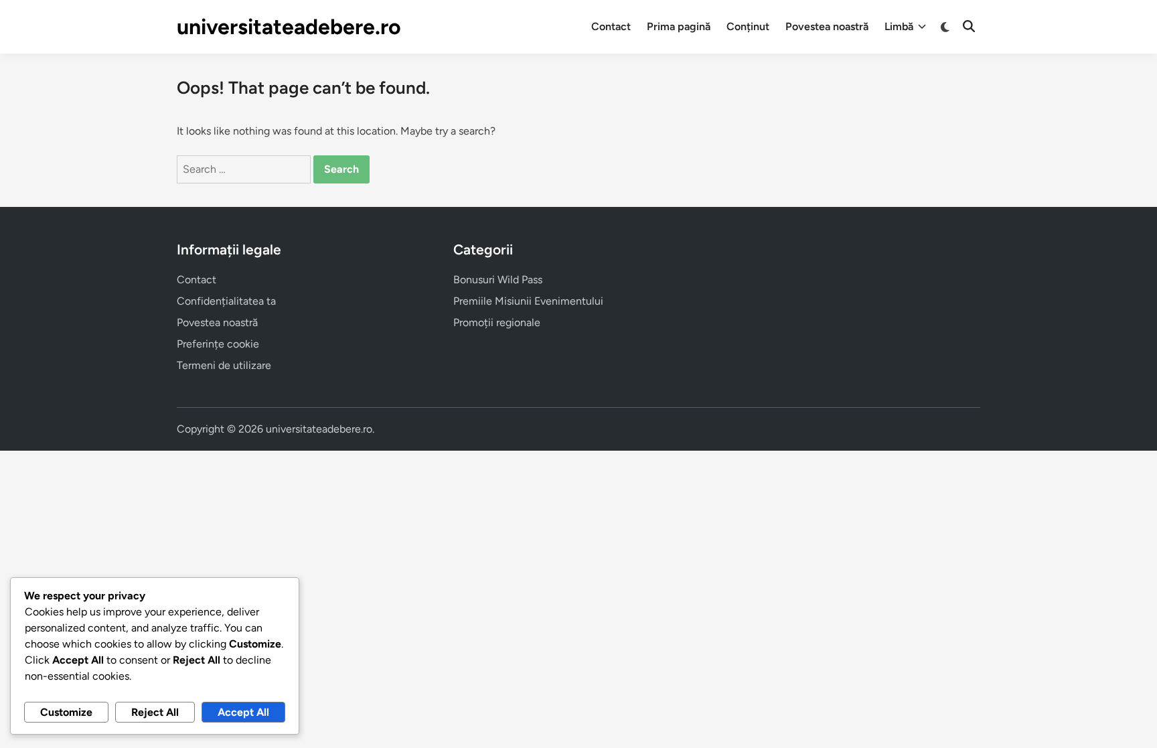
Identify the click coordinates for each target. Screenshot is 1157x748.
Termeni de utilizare (224, 365)
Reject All (155, 712)
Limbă (898, 26)
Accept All (243, 712)
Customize (66, 712)
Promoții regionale (496, 322)
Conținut (747, 26)
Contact (611, 26)
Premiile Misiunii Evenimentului (528, 301)
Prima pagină (678, 26)
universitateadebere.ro (289, 27)
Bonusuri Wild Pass (497, 279)
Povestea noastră (826, 26)
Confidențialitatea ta (226, 301)
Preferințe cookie (218, 344)
